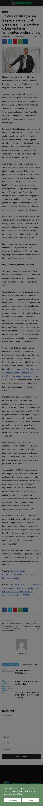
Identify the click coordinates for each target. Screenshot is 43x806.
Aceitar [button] (30, 800)
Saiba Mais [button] (17, 794)
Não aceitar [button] (12, 800)
